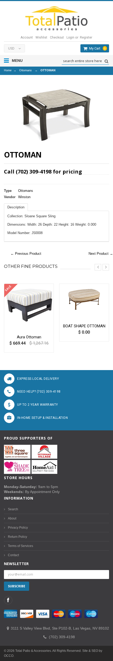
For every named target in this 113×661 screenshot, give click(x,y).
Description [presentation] (15, 207)
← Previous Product (26, 254)
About (12, 518)
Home (8, 70)
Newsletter (16, 563)
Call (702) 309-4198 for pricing (43, 171)
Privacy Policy (18, 527)
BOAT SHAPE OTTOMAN (84, 326)
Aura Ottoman (29, 337)
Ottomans (25, 70)
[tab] (16, 207)
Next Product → (101, 254)
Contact (13, 555)
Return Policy (17, 537)
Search (13, 509)
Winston (24, 197)
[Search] (105, 61)
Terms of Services (20, 546)
